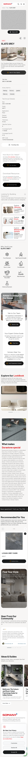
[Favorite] (24, 38)
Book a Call (15, 324)
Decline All (14, 747)
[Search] (18, 4)
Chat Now (15, 343)
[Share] (20, 38)
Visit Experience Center (15, 363)
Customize (14, 743)
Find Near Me (15, 145)
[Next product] (25, 528)
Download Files (13, 184)
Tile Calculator (12, 165)
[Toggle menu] (23, 4)
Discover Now (9, 581)
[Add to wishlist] (25, 533)
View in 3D (15, 32)
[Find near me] (21, 4)
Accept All (14, 752)
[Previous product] (2, 528)
